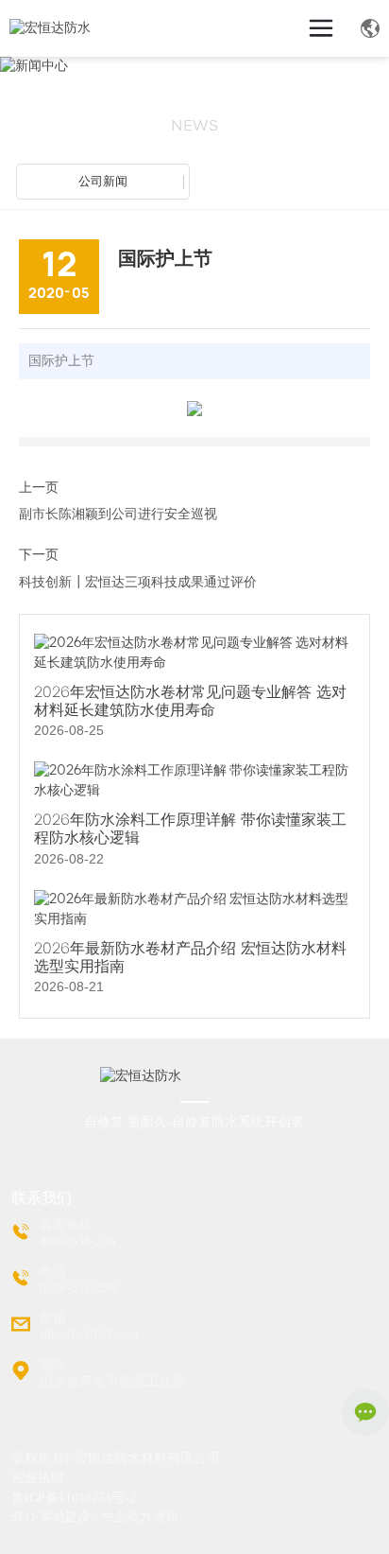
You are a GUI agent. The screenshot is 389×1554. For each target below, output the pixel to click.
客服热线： (73, 1225)
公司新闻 (102, 181)
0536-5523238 (78, 1288)
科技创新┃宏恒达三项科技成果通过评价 (138, 581)
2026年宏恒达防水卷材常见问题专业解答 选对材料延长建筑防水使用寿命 (190, 701)
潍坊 (166, 1517)
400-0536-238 (77, 1241)
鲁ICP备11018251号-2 (73, 1498)
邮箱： (59, 1318)
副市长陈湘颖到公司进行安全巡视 (118, 514)
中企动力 (126, 1517)
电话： (59, 1272)
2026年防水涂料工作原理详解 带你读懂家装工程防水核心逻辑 (190, 828)
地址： (59, 1364)
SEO (22, 1517)
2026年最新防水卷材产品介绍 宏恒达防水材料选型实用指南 (190, 957)
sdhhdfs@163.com (89, 1334)
